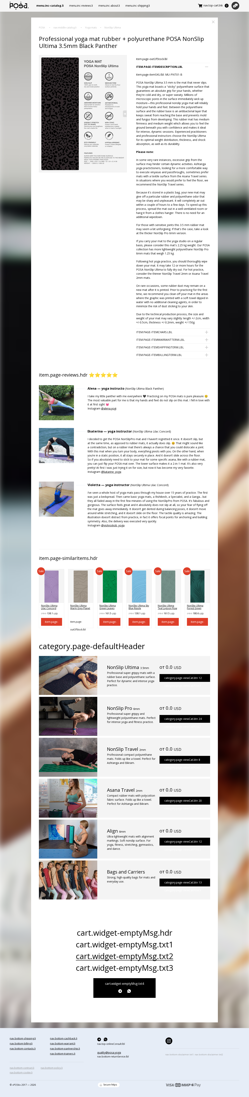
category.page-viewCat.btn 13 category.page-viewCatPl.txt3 (183, 883)
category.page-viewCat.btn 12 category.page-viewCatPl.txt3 (183, 679)
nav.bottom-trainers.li (62, 1053)
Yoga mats (91, 27)
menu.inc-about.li (109, 5)
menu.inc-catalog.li (50, 5)
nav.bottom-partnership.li (65, 1048)
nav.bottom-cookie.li (21, 1072)
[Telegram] (121, 991)
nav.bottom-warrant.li (62, 1043)
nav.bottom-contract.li (22, 1068)
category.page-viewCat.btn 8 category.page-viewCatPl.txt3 (182, 761)
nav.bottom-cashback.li (63, 1038)
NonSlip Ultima (112, 27)
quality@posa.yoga (109, 1052)
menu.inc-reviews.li (81, 5)
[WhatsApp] (129, 991)
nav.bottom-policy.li (52, 1068)
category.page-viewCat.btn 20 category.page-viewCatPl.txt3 (183, 802)
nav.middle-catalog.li (64, 27)
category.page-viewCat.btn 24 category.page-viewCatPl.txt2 (183, 720)
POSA (42, 27)
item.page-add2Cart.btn (52, 623)
